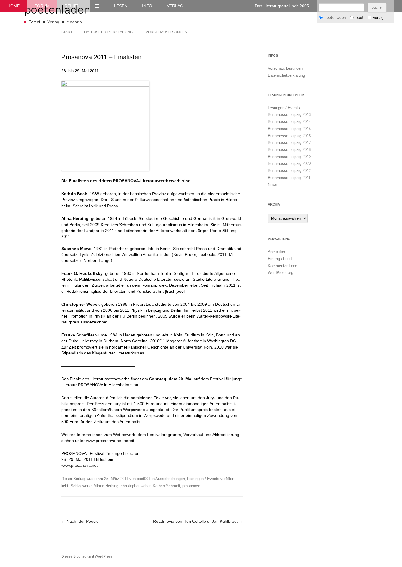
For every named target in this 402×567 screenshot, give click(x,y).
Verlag (175, 6)
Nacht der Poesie (80, 521)
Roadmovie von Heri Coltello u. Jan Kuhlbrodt (198, 521)
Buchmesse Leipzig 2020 (289, 163)
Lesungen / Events (203, 478)
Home (13, 6)
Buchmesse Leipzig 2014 (289, 121)
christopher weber (135, 486)
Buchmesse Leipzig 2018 (289, 149)
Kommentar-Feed (282, 266)
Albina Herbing (106, 486)
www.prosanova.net (79, 465)
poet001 (143, 478)
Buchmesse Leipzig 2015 (289, 128)
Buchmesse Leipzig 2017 (289, 142)
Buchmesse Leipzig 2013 (289, 114)
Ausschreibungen (170, 478)
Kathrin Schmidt (166, 486)
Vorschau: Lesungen (166, 32)
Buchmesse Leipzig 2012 (289, 170)
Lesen (120, 6)
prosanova (191, 486)
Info (147, 6)
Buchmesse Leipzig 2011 (289, 177)
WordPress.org (280, 272)
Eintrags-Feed (280, 259)
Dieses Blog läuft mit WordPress (86, 556)
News (272, 185)
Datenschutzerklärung (108, 32)
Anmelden (276, 251)
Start (66, 32)
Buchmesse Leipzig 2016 (289, 136)
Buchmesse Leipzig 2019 (289, 157)
